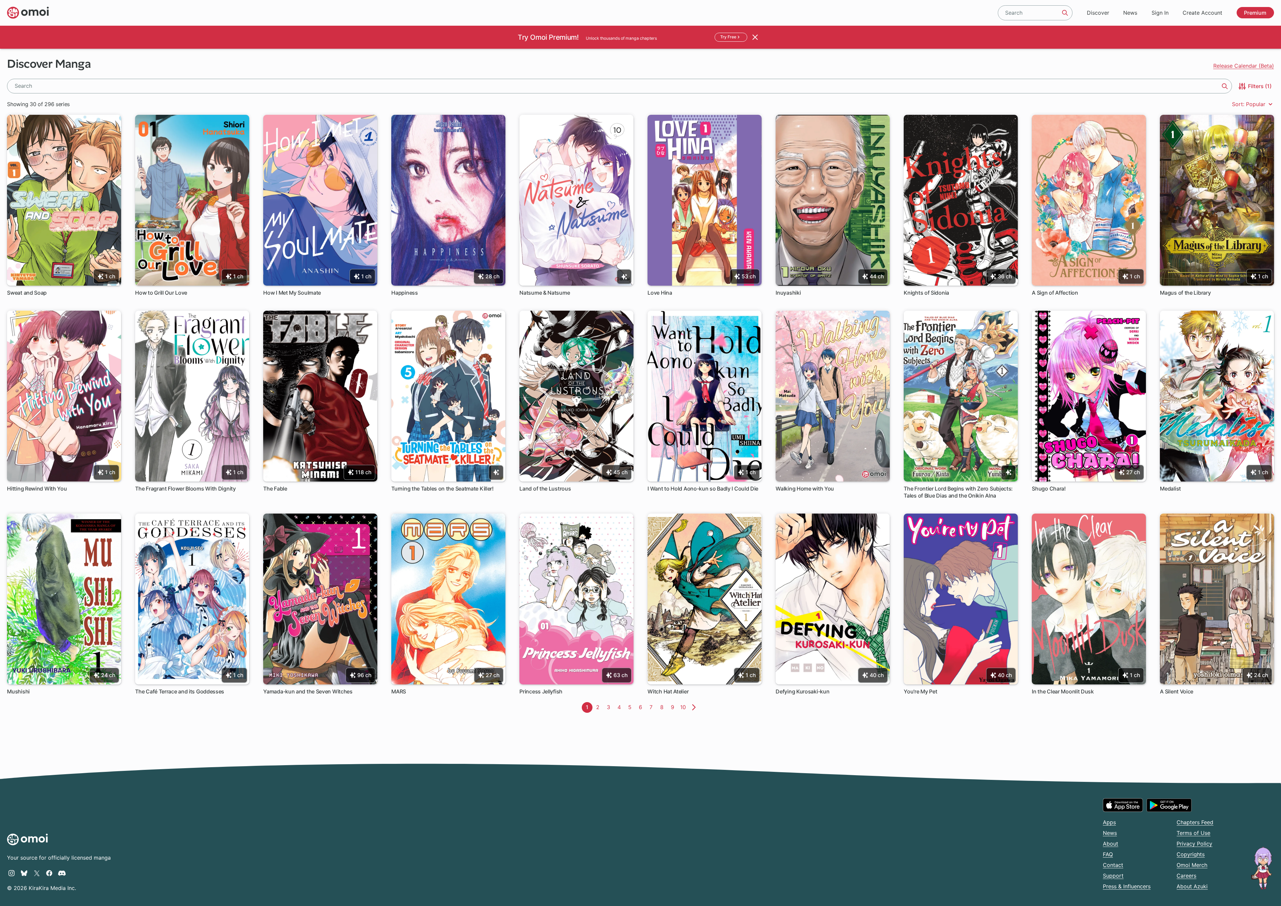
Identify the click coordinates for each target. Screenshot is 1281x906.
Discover (1098, 12)
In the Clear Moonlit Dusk (1063, 691)
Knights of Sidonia (926, 292)
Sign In (1160, 12)
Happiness (404, 292)
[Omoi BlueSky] (24, 873)
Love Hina (660, 292)
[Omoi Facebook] (49, 873)
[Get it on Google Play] (1169, 805)
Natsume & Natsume (544, 292)
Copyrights (1191, 854)
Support (1113, 875)
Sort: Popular (1249, 104)
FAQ (1108, 854)
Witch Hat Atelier (668, 691)
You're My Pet (920, 691)
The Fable (275, 488)
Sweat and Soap (27, 292)
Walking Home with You (805, 488)
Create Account (1202, 12)
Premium (1255, 12)
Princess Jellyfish (540, 691)
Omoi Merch (1192, 865)
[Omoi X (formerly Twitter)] (36, 873)
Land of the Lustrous (545, 488)
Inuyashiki (788, 292)
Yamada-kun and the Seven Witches (307, 691)
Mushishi (18, 691)
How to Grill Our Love (161, 292)
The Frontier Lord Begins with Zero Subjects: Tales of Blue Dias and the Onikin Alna (958, 492)
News (1130, 12)
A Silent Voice (1176, 691)
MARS (398, 691)
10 (684, 707)
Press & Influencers (1127, 886)
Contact (1113, 865)
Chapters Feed (1195, 822)
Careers (1186, 875)
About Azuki (1192, 886)
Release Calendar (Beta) (1243, 65)
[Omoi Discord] (61, 873)
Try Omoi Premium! (548, 37)
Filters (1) (1259, 86)
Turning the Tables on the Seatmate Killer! (442, 488)
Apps (1109, 822)
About (1110, 843)
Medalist (1170, 488)
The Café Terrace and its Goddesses (179, 691)
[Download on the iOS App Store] (1123, 805)
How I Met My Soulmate (292, 292)
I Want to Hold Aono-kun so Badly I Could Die (703, 488)
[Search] (1065, 13)
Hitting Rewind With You (37, 488)
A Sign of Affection (1055, 292)
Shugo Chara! (1048, 488)
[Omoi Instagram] (11, 873)
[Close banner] (755, 37)
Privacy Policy (1194, 843)
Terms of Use (1193, 833)
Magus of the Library (1185, 292)
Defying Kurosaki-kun (802, 691)
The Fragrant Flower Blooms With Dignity (185, 488)
